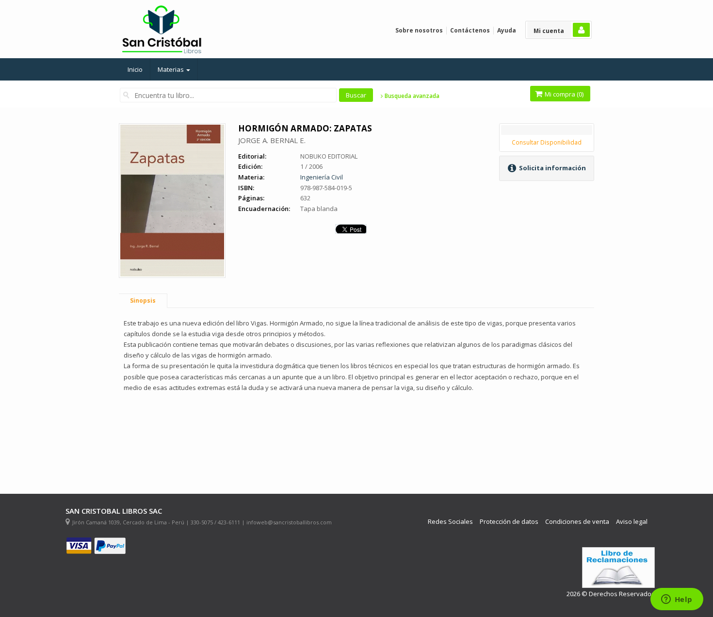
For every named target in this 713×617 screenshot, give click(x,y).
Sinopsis (143, 300)
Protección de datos (509, 521)
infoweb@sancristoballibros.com (289, 522)
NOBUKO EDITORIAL (328, 156)
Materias (171, 69)
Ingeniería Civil (321, 177)
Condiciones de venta (577, 521)
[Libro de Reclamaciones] (618, 567)
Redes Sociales (450, 521)
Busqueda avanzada (411, 96)
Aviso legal (632, 521)
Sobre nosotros (419, 30)
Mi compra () (563, 94)
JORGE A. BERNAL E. (272, 140)
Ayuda (506, 30)
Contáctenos (470, 30)
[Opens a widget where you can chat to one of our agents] (676, 600)
